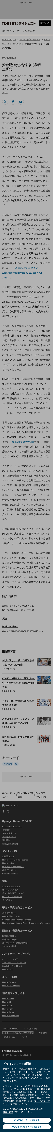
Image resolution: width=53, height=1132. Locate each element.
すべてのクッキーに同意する (27, 1120)
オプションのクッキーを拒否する (27, 1126)
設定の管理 (8, 1112)
